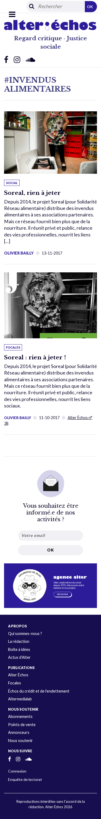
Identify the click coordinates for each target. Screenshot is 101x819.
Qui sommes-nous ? (25, 633)
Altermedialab (20, 699)
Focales (14, 683)
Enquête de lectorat (25, 779)
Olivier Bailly (17, 418)
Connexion (17, 771)
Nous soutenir (20, 740)
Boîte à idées (19, 649)
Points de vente (22, 724)
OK (90, 6)
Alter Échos (18, 675)
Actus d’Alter (19, 657)
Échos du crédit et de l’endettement (38, 691)
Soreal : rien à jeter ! (35, 357)
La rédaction (18, 641)
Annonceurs (18, 732)
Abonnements (20, 716)
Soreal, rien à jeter (32, 192)
